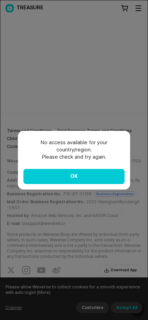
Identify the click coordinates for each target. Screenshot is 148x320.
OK (74, 176)
